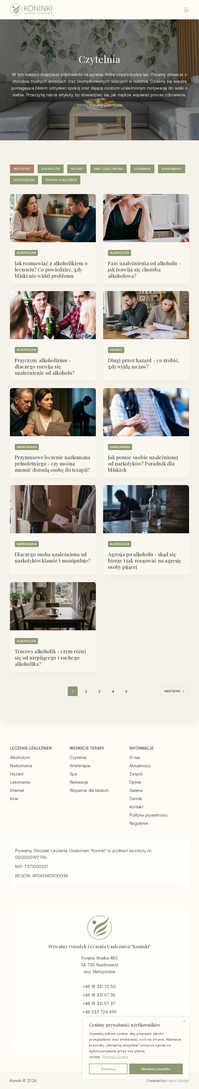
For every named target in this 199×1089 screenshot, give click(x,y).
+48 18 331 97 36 (99, 995)
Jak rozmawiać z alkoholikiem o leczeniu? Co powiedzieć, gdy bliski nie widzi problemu (51, 269)
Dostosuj (108, 1069)
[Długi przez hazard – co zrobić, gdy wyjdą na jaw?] (146, 315)
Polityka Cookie (115, 1057)
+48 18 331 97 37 (99, 1003)
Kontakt (136, 806)
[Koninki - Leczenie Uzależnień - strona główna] (31, 10)
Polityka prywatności (148, 815)
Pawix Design (178, 1080)
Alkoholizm (50, 169)
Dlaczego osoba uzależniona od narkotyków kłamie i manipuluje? (53, 557)
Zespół (136, 773)
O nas (135, 757)
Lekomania (142, 169)
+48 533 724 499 (100, 1011)
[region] (136, 1048)
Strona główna (90, 105)
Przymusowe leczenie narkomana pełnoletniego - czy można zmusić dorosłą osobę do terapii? (53, 463)
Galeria (135, 790)
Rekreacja (79, 782)
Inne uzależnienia (108, 169)
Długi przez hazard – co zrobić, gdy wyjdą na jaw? (143, 363)
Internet (17, 790)
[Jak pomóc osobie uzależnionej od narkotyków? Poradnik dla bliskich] (146, 412)
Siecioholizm (24, 180)
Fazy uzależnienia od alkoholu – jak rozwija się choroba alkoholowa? (144, 269)
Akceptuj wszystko (156, 1069)
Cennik (135, 798)
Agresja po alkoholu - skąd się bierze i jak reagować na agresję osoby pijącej (144, 560)
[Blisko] (184, 1021)
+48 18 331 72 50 (99, 986)
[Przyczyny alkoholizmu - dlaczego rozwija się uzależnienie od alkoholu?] (53, 315)
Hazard (77, 169)
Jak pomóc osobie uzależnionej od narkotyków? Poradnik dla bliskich (143, 463)
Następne (172, 691)
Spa (73, 773)
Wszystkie (22, 169)
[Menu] (186, 9)
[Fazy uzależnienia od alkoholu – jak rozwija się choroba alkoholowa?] (146, 218)
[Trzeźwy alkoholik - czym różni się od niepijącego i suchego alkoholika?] (53, 606)
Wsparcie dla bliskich (89, 790)
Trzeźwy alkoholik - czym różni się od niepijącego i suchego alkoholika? (50, 657)
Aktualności (139, 765)
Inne (14, 798)
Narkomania (172, 169)
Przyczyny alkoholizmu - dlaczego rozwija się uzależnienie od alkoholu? (45, 366)
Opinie (135, 782)
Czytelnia (78, 757)
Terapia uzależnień (61, 180)
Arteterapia (80, 765)
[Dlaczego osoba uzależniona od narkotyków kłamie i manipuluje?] (53, 509)
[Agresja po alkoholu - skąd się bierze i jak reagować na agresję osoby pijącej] (146, 509)
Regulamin (139, 823)
